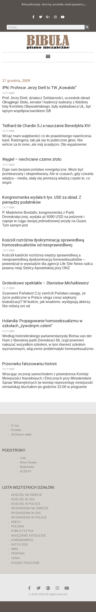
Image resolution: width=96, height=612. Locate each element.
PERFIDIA (18, 553)
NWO (14, 549)
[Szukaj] (87, 27)
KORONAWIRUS (22, 540)
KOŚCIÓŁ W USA (23, 499)
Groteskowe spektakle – (45, 283)
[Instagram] (55, 17)
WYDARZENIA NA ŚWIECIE (29, 508)
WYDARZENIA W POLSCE (29, 517)
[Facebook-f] (33, 17)
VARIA (15, 558)
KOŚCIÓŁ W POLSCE (25, 503)
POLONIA (17, 526)
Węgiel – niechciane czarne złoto (31, 159)
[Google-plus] (48, 588)
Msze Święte (28, 462)
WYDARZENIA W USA (26, 513)
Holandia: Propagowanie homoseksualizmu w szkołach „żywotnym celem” (42, 323)
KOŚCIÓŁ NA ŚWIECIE (26, 495)
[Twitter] (41, 17)
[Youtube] (63, 17)
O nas (15, 425)
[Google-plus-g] (48, 17)
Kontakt (16, 430)
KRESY (16, 522)
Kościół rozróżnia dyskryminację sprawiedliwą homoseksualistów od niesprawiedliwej (43, 242)
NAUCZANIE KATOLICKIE (28, 535)
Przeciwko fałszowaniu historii (29, 363)
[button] (48, 56)
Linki (23, 458)
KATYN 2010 (19, 544)
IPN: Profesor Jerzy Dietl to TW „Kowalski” (39, 87)
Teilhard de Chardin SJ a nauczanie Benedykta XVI (46, 125)
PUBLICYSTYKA (22, 531)
